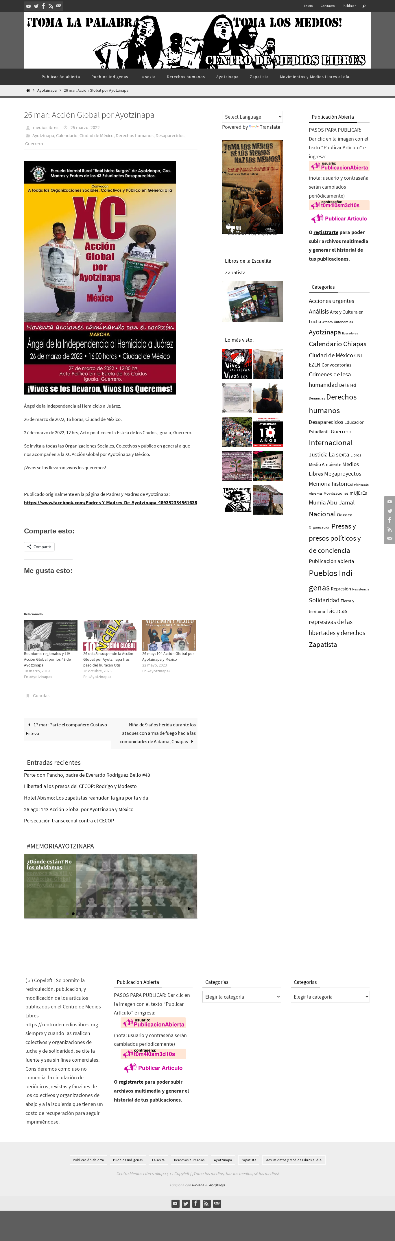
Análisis (319, 311)
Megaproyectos (342, 473)
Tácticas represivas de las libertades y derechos (337, 622)
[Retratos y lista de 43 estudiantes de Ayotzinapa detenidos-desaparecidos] (237, 365)
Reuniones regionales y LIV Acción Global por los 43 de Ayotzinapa (47, 659)
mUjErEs (358, 493)
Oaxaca (344, 514)
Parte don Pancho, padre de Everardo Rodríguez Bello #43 (87, 775)
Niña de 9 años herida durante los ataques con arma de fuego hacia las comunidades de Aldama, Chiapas (158, 733)
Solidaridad (324, 600)
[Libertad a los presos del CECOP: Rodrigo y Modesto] (268, 365)
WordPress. (217, 1185)
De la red (347, 385)
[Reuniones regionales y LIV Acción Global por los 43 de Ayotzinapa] (50, 635)
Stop (194, 908)
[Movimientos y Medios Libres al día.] (268, 399)
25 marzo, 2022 (85, 127)
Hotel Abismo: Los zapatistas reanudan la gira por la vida (86, 797)
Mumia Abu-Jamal (332, 502)
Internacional (331, 442)
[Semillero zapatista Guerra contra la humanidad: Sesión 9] (237, 467)
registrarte (325, 232)
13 (136, 913)
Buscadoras (350, 333)
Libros (355, 455)
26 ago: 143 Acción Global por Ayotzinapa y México (79, 809)
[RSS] (51, 6)
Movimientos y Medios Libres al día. (293, 1160)
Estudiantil (319, 431)
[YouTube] (28, 6)
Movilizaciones (336, 493)
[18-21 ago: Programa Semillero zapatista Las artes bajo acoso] (268, 467)
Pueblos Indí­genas (128, 1160)
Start (189, 908)
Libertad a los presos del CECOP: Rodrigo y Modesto (80, 786)
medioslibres (45, 127)
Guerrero (34, 143)
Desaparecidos (170, 135)
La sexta (339, 454)
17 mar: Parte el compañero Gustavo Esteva (66, 729)
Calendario (66, 135)
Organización (319, 527)
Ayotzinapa (47, 90)
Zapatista (323, 644)
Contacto (328, 5)
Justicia (318, 454)
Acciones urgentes (331, 301)
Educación (354, 422)
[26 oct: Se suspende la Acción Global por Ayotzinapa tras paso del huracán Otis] (110, 635)
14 (142, 913)
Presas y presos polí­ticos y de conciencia (335, 538)
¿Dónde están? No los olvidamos (49, 864)
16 (154, 913)
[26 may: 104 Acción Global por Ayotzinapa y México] (169, 635)
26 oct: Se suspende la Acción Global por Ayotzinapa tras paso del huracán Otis (108, 659)
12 (131, 913)
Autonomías (343, 321)
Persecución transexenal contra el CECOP (69, 820)
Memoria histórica (331, 483)
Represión (341, 588)
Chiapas (354, 344)
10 (119, 913)
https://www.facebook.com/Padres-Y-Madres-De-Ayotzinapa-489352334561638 (110, 502)
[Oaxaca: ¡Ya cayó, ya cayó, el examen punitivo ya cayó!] (237, 433)
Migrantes (315, 494)
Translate (270, 127)
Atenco (327, 322)
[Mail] (58, 6)
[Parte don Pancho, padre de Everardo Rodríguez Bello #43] (237, 399)
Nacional (322, 513)
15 (148, 913)
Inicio (308, 5)
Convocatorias (336, 365)
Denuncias (317, 398)
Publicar (349, 5)
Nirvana (198, 1185)
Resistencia (361, 589)
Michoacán (361, 485)
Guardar (41, 695)
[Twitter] (36, 6)
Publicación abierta (331, 561)
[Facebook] (43, 6)
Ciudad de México (97, 135)
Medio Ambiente (325, 464)
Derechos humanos (135, 135)
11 (125, 913)
